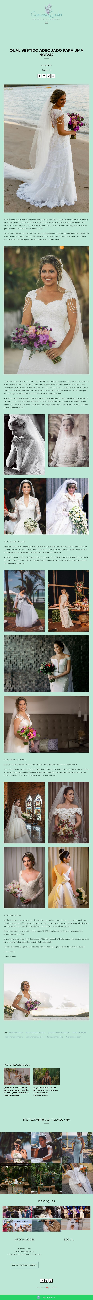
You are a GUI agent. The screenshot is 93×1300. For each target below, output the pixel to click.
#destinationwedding (54, 1037)
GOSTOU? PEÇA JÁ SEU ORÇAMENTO (24, 1265)
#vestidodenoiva (16, 1032)
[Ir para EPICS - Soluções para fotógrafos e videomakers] (46, 1288)
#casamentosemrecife (14, 1037)
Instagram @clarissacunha (46, 1119)
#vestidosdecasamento (35, 1032)
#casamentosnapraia (34, 1037)
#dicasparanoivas (79, 1032)
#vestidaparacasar (73, 1037)
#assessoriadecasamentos (59, 1032)
